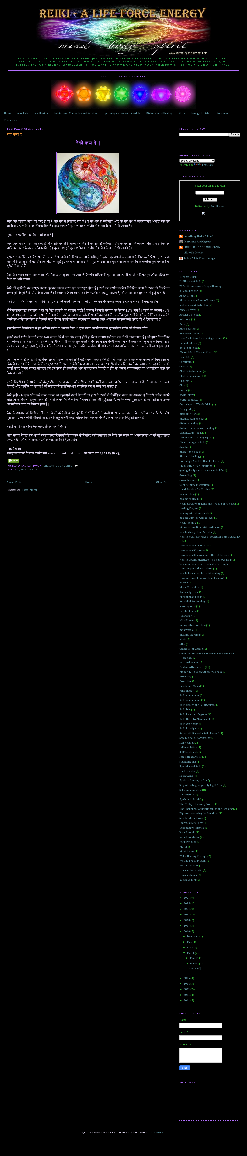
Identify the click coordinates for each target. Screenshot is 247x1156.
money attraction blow (192, 625)
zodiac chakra (187, 879)
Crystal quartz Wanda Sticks (195, 404)
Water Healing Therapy (193, 856)
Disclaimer (222, 113)
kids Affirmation (189, 587)
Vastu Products (187, 842)
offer (182, 644)
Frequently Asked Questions (195, 466)
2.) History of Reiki (190, 281)
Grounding (185, 475)
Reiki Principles (188, 728)
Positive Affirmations (191, 667)
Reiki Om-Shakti (188, 724)
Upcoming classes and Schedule (121, 113)
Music (182, 639)
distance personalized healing (197, 428)
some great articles (190, 757)
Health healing (188, 522)
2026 (187, 898)
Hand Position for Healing (194, 489)
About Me (22, 113)
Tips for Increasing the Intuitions (198, 813)
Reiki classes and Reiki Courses (197, 705)
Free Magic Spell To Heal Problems (199, 461)
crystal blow (186, 395)
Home (7, 113)
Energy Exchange (189, 451)
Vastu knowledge (189, 837)
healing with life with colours (196, 518)
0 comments (64, 466)
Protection (185, 681)
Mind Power (186, 620)
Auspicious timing (189, 333)
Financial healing (189, 456)
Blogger (157, 1132)
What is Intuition (189, 865)
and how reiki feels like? (193, 305)
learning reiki (187, 606)
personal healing (189, 662)
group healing (187, 480)
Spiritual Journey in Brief (194, 780)
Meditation (185, 616)
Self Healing (186, 742)
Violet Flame (186, 851)
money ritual (186, 630)
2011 (187, 1000)
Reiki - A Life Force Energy (199, 258)
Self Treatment (188, 752)
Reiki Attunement (189, 695)
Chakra (183, 366)
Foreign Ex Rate (200, 113)
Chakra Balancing (189, 376)
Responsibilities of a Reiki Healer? (199, 733)
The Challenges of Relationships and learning (206, 809)
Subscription (186, 794)
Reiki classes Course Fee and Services (75, 113)
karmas (183, 582)
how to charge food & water (195, 532)
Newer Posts (14, 482)
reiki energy (186, 690)
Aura (182, 324)
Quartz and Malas (189, 686)
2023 (187, 914)
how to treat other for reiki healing (199, 573)
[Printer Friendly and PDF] (13, 462)
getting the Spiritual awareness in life (201, 470)
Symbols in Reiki (189, 799)
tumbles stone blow (190, 818)
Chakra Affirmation (190, 371)
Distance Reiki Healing (159, 113)
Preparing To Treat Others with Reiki (200, 671)
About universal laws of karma (197, 300)
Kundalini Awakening (192, 601)
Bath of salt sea (188, 343)
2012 (187, 995)
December (193, 936)
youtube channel (188, 875)
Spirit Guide (186, 775)
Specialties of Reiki (190, 766)
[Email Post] (76, 466)
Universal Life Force (191, 823)
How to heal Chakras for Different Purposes (205, 555)
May (190, 942)
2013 (187, 989)
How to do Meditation (192, 545)
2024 (187, 909)
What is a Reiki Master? (192, 861)
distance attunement (191, 418)
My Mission (41, 113)
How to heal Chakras (191, 550)
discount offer (187, 414)
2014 (187, 983)
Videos (183, 846)
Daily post (185, 409)
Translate (207, 165)
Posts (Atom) (29, 490)
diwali (183, 447)
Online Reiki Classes (191, 649)
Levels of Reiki (188, 611)
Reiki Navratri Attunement (194, 719)
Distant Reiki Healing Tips (194, 437)
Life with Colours (194, 252)
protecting (185, 676)
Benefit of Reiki (188, 347)
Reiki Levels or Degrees (193, 714)
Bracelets (184, 357)
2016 (187, 931)
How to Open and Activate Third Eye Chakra (205, 559)
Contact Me (10, 120)
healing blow (187, 494)
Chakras (184, 381)
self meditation (188, 747)
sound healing (187, 761)
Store (182, 113)
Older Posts (163, 482)
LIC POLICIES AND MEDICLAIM (202, 247)
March (191, 953)
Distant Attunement (190, 432)
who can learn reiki (190, 870)
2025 (187, 903)
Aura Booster (187, 329)
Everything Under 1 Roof (198, 236)
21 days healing (188, 291)
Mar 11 (194, 958)
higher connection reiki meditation (199, 527)
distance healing (189, 423)
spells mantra (187, 771)
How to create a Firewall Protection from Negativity (209, 536)
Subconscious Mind (190, 790)
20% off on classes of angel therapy (200, 286)
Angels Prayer (187, 310)
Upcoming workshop (191, 828)
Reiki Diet (185, 709)
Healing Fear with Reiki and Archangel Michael (207, 503)
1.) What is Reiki (27, 469)
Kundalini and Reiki (190, 597)
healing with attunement (193, 513)
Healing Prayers (188, 508)
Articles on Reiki (189, 314)
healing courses (188, 499)
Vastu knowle (187, 832)
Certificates (186, 362)
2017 (187, 926)
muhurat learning (189, 634)
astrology (185, 319)
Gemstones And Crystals (197, 241)
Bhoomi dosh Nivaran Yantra (196, 352)
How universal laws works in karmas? (201, 578)
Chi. (181, 385)
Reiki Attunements (190, 700)
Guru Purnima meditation (194, 485)
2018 (187, 920)
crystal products (188, 400)
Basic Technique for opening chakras (201, 338)
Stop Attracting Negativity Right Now (200, 785)
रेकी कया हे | (15, 135)
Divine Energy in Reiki (192, 442)
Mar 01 (194, 963)
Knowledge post (189, 592)
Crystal (183, 390)
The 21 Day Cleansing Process (197, 804)
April (190, 947)
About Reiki (186, 296)
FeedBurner (217, 206)
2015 (187, 978)
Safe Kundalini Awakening (195, 738)
